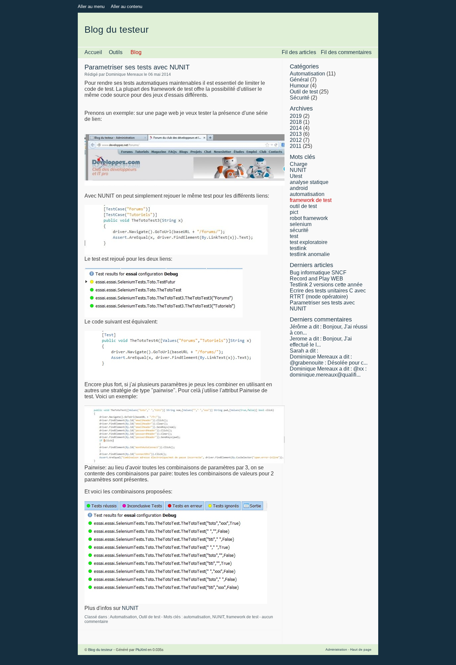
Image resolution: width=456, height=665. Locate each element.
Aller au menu (91, 6)
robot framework (309, 218)
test (294, 236)
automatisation (197, 617)
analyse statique (309, 182)
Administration (336, 649)
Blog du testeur (116, 29)
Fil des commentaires (346, 52)
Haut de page (361, 649)
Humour (299, 85)
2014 (296, 128)
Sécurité (299, 97)
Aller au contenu (126, 6)
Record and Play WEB (316, 278)
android (299, 188)
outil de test (303, 206)
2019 (296, 116)
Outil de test (149, 617)
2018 (296, 122)
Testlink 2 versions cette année (326, 284)
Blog (136, 52)
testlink (298, 248)
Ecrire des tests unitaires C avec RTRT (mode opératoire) (328, 293)
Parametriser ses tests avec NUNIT (137, 67)
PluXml (141, 650)
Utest (296, 176)
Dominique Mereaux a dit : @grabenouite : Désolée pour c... (329, 360)
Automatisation (123, 617)
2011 (295, 146)
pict (294, 212)
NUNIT (130, 608)
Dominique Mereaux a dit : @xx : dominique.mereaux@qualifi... (328, 372)
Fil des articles (299, 52)
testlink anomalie (310, 254)
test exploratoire (308, 242)
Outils (116, 52)
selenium (300, 224)
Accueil (93, 52)
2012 (296, 140)
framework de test (242, 617)
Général (299, 79)
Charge (298, 164)
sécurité (299, 230)
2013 (296, 134)
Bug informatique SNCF (318, 272)
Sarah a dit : (304, 351)
